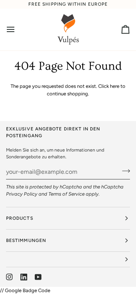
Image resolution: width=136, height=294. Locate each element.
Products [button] (19, 218)
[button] (68, 259)
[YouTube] (38, 277)
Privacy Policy (21, 194)
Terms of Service (66, 194)
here (114, 86)
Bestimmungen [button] (26, 240)
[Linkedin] (23, 277)
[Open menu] (17, 30)
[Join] (123, 171)
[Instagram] (9, 277)
